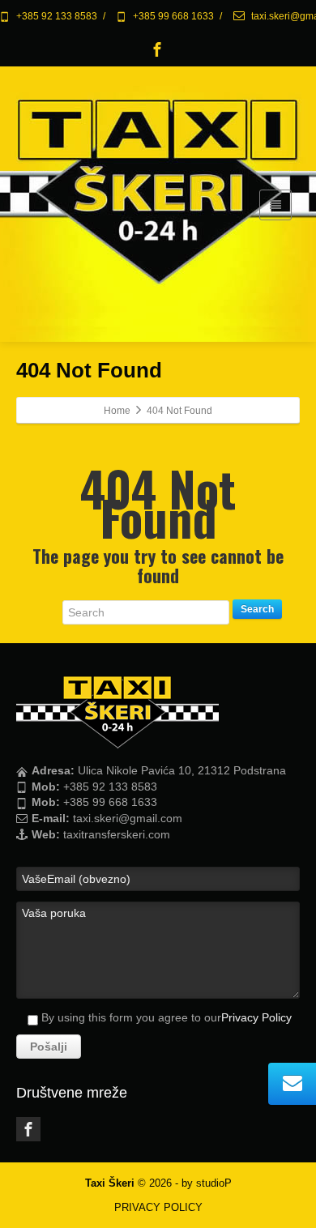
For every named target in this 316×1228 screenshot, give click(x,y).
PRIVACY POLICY (158, 1207)
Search (257, 609)
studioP (214, 1183)
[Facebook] (157, 49)
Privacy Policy (256, 1017)
